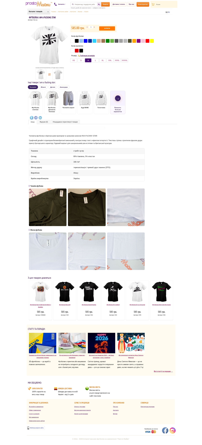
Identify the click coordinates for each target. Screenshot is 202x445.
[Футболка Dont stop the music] (161, 292)
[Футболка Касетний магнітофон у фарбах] (40, 292)
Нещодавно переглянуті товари (65, 122)
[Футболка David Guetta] (88, 292)
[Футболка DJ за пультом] (137, 292)
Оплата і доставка (79, 406)
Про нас (131, 4)
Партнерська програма (147, 406)
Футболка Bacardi (64, 305)
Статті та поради (34, 414)
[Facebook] (31, 118)
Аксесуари (64, 87)
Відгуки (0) (44, 122)
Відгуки (115, 414)
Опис (33, 122)
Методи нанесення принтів (82, 410)
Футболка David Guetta (89, 305)
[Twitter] (36, 118)
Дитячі (52, 87)
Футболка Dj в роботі (113, 305)
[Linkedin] (40, 118)
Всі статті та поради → (163, 371)
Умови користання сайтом (37, 421)
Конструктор (143, 4)
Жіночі (43, 87)
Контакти (116, 410)
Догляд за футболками (81, 414)
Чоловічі (33, 87)
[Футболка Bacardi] (64, 292)
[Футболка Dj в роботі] (113, 292)
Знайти (105, 4)
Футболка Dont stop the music (161, 305)
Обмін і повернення (35, 410)
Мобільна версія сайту (37, 428)
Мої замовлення (34, 417)
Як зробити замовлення (36, 406)
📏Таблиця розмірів (86, 56)
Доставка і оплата (119, 4)
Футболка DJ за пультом (137, 305)
